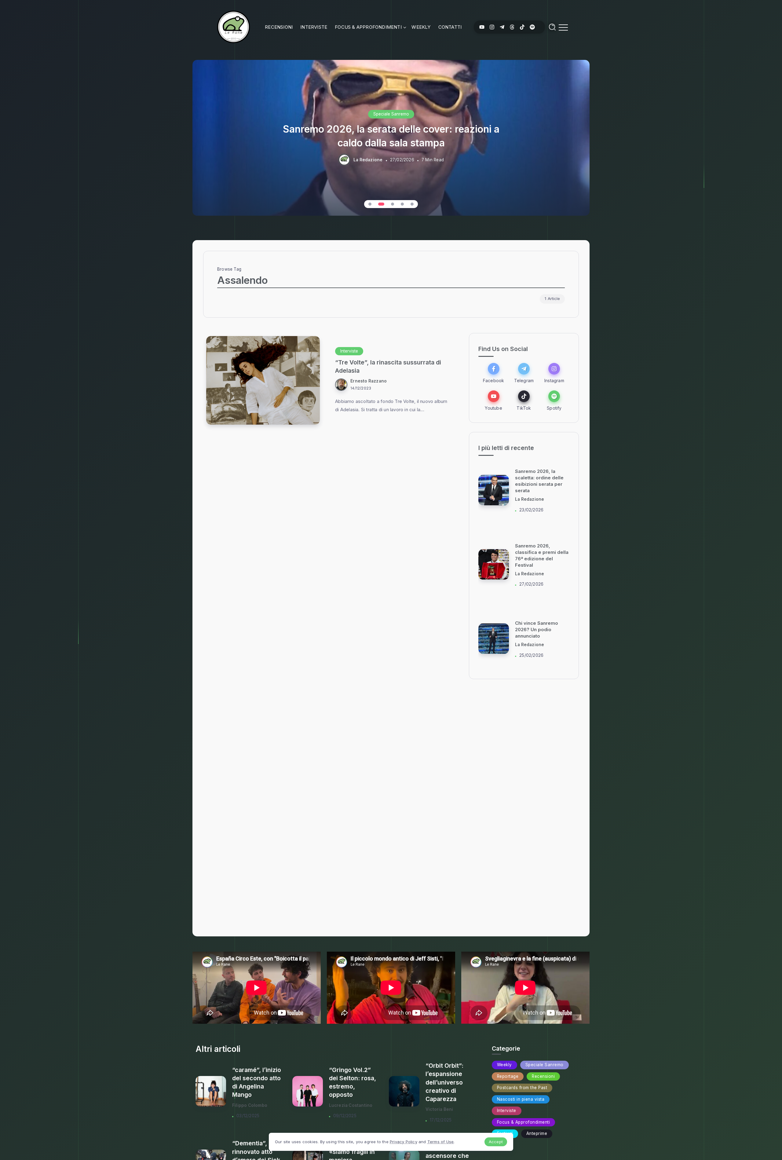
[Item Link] (263, 380)
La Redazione (367, 159)
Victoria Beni (439, 1109)
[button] (369, 204)
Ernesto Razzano (368, 381)
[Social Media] (482, 27)
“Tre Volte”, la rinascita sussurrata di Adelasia (388, 366)
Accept (496, 1141)
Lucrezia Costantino (351, 1105)
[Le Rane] (233, 26)
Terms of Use (440, 1141)
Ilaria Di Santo (530, 499)
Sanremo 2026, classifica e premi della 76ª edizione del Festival (391, 135)
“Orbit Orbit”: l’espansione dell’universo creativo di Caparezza (444, 1082)
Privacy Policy (403, 1141)
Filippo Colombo (249, 1105)
